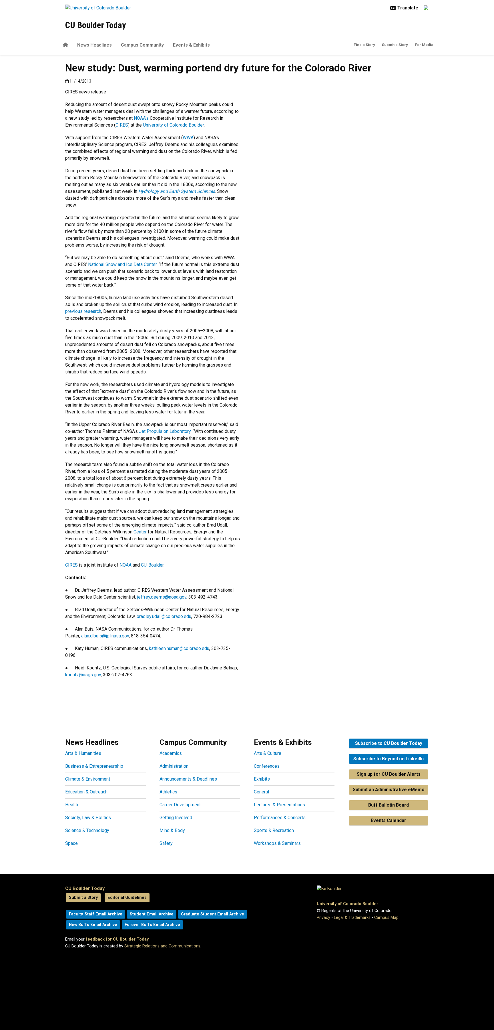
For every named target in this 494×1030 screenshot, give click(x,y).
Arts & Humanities (83, 753)
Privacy (323, 917)
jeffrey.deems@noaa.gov (161, 597)
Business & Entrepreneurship (94, 766)
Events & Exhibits (191, 45)
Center (140, 532)
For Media (424, 44)
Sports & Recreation (274, 830)
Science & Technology (87, 830)
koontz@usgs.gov (83, 674)
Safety (166, 843)
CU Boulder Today (95, 25)
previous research (83, 311)
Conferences (267, 766)
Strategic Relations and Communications (162, 946)
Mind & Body (172, 830)
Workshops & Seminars (277, 843)
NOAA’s (141, 118)
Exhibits (262, 779)
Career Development (180, 804)
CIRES (121, 125)
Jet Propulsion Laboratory (165, 431)
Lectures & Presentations (279, 804)
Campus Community (142, 45)
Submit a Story (395, 44)
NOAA (125, 565)
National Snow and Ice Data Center (122, 264)
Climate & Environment (87, 779)
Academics (171, 753)
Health (71, 804)
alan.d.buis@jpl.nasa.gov (105, 636)
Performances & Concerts (280, 817)
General (261, 792)
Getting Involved (176, 817)
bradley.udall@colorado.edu (164, 616)
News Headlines (94, 45)
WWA (188, 137)
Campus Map (386, 917)
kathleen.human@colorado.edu (179, 648)
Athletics (168, 792)
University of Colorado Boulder (173, 125)
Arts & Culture (267, 753)
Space (71, 843)
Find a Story (364, 44)
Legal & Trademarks (352, 917)
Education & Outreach (86, 792)
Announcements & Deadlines (188, 779)
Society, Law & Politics (88, 817)
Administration (174, 766)
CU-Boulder (152, 565)
